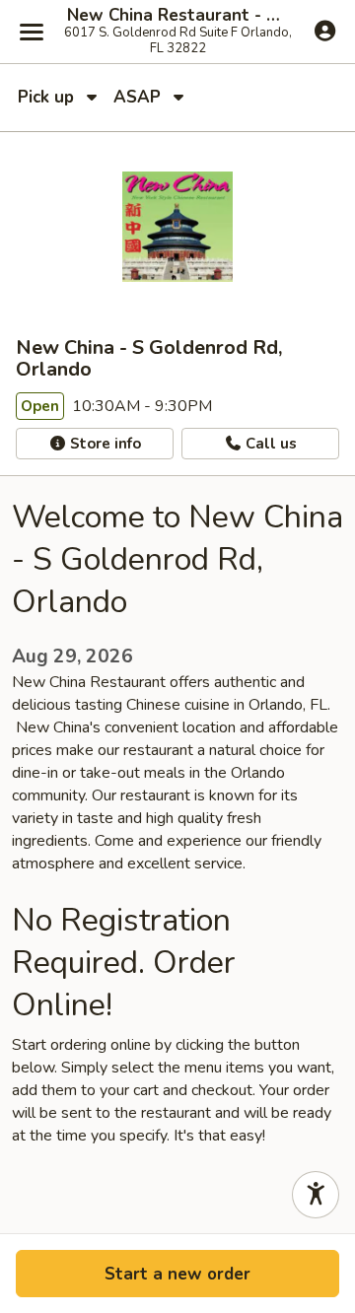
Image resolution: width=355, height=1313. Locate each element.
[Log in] (325, 30)
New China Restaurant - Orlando (177, 16)
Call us (269, 443)
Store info (103, 443)
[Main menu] (31, 31)
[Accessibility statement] (315, 1194)
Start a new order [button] (177, 1274)
